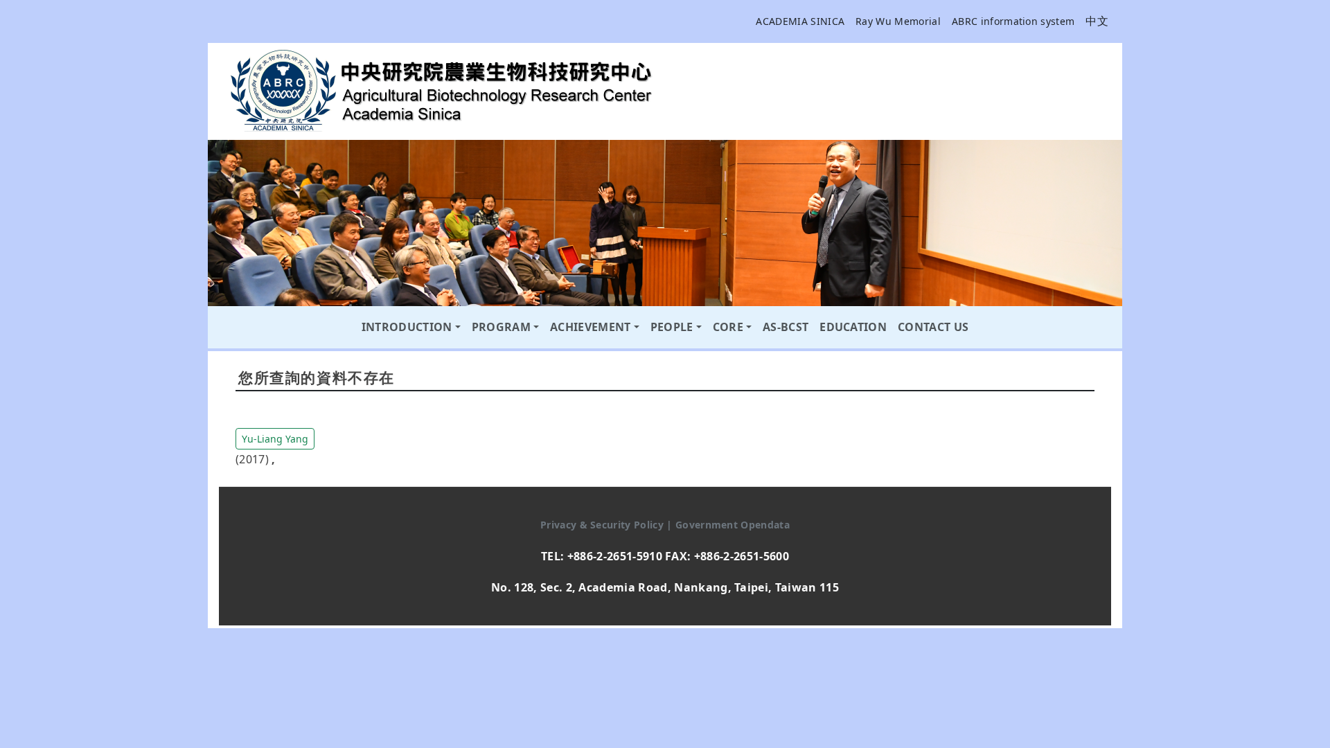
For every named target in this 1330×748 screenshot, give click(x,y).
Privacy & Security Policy (603, 524)
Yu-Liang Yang (275, 438)
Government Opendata (732, 524)
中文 (1096, 20)
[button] (275, 437)
